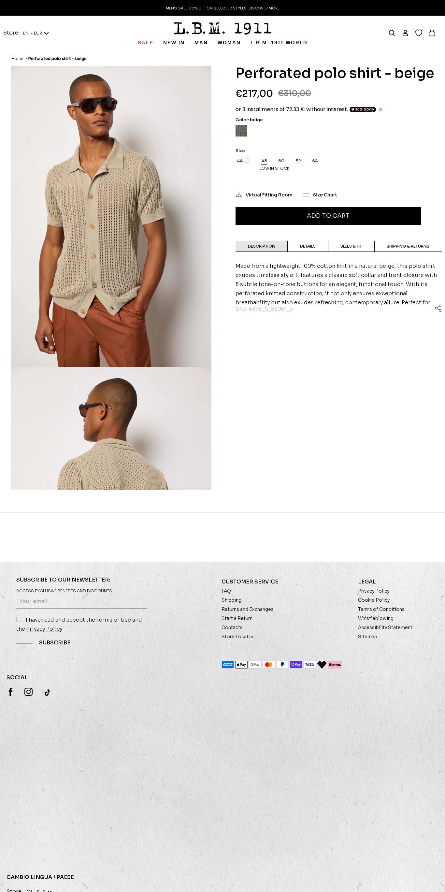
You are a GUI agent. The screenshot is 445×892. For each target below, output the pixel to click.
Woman (229, 42)
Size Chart (325, 195)
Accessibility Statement (385, 627)
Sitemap (367, 637)
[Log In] (408, 32)
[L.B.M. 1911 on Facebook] (11, 692)
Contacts (232, 627)
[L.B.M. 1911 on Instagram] (28, 692)
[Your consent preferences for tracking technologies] (433, 880)
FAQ (226, 591)
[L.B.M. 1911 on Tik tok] (48, 692)
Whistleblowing (376, 618)
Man (201, 42)
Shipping (231, 600)
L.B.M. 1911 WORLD (279, 42)
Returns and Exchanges (248, 609)
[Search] (395, 32)
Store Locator (237, 637)
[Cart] (435, 32)
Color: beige (249, 119)
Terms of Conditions (381, 609)
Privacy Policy (44, 629)
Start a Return (237, 618)
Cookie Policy (374, 600)
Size (240, 150)
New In (174, 42)
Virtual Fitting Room (269, 195)
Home (17, 58)
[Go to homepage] (222, 28)
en (32, 33)
